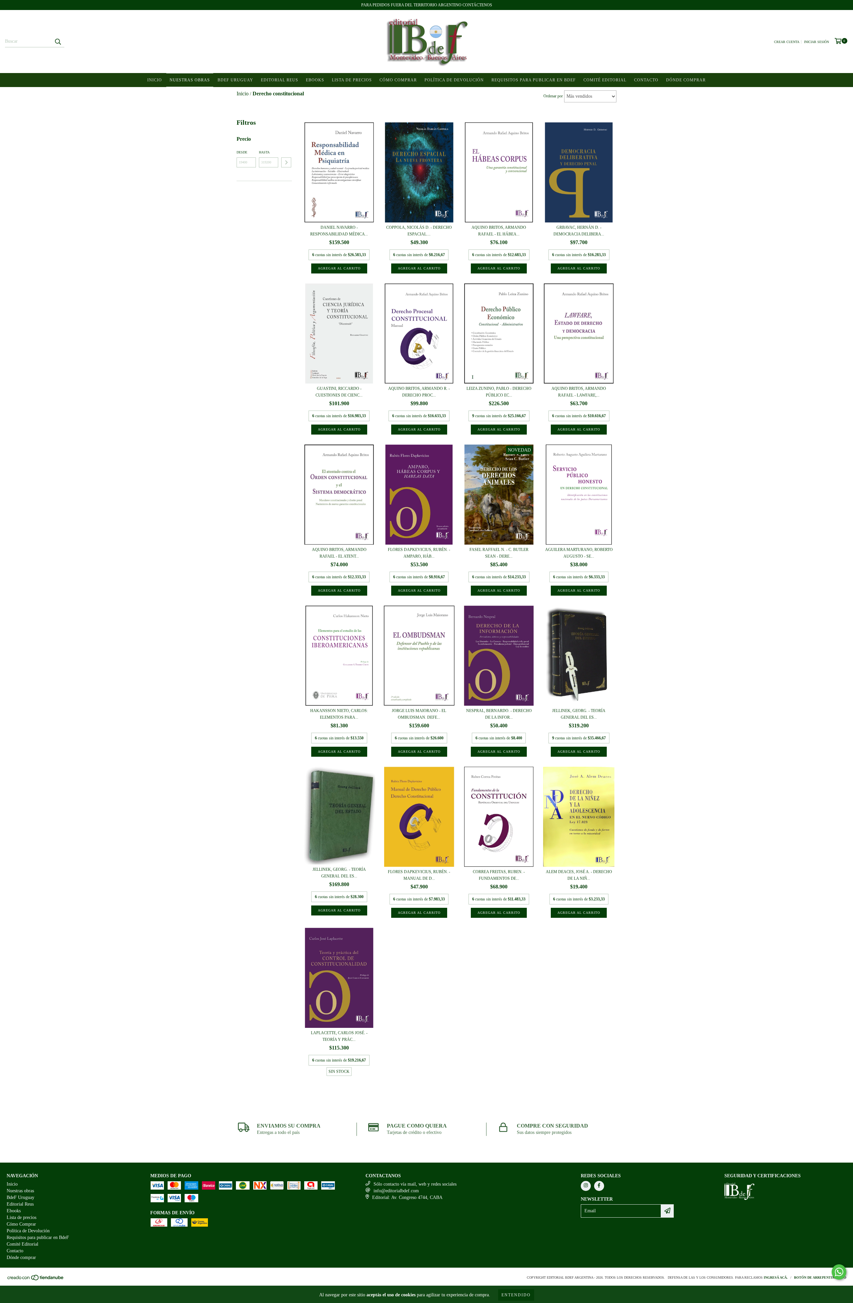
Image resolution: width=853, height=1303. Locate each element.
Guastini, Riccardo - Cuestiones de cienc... (339, 392)
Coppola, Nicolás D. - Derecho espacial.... (419, 230)
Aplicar (286, 162)
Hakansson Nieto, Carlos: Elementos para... (339, 714)
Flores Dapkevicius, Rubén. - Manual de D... (419, 875)
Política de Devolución (454, 80)
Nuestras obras (190, 80)
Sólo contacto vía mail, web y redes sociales (415, 1184)
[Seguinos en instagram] (586, 1186)
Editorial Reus (279, 80)
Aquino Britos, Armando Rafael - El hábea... (498, 230)
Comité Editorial (604, 80)
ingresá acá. (776, 1277)
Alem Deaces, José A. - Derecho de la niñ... (579, 875)
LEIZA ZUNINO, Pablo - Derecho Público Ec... (498, 392)
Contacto (646, 80)
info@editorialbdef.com (396, 1190)
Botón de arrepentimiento (820, 1277)
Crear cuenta (786, 42)
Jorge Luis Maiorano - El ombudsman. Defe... (419, 714)
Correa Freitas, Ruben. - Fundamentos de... (499, 875)
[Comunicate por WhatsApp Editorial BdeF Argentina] (839, 1272)
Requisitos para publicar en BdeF (533, 80)
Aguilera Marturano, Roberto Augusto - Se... (579, 553)
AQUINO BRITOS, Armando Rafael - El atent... (339, 553)
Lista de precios (352, 80)
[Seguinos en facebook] (599, 1186)
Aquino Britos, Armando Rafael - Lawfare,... (578, 392)
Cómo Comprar (398, 80)
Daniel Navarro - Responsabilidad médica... (339, 230)
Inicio (154, 80)
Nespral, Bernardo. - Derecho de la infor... (499, 714)
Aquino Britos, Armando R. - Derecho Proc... (419, 392)
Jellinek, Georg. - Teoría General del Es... (578, 714)
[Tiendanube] (36, 1279)
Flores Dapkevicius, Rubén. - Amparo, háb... (419, 553)
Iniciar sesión (816, 42)
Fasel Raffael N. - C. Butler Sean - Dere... (498, 553)
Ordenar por (553, 96)
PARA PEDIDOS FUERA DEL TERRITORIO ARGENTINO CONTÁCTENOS (426, 5)
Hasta (264, 152)
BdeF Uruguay (235, 80)
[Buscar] (57, 41)
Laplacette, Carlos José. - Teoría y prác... (339, 1036)
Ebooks (315, 80)
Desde (242, 152)
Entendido (516, 1295)
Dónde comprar (686, 80)
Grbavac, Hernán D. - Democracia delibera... (578, 230)
